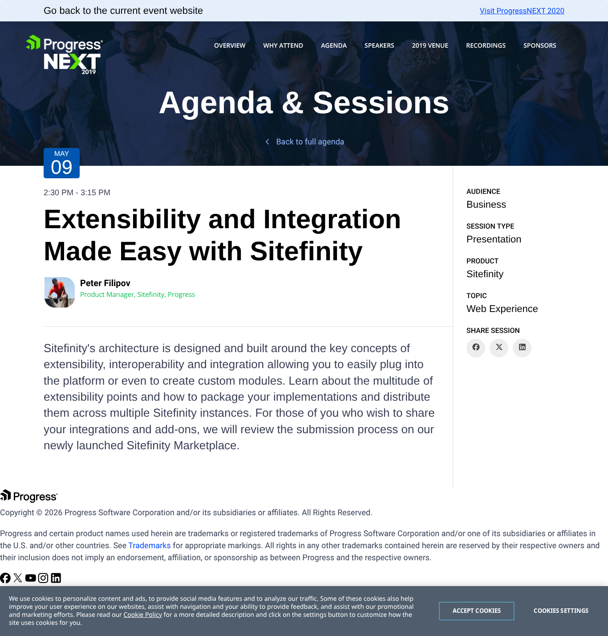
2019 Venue (430, 45)
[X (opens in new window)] (18, 581)
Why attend (283, 45)
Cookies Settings (561, 611)
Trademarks (149, 545)
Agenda (334, 45)
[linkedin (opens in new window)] (56, 581)
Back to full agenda (310, 142)
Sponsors (539, 45)
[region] (304, 611)
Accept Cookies (477, 611)
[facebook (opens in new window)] (6, 581)
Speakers (379, 45)
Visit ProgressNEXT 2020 (522, 11)
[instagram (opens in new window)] (44, 581)
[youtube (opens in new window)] (31, 581)
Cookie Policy (142, 615)
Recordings (486, 45)
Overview (230, 45)
